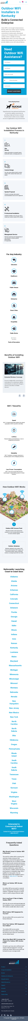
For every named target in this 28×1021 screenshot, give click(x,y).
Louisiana (14, 652)
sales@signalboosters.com (7, 1003)
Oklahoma (14, 740)
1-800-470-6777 (14, 833)
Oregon (14, 744)
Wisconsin (14, 808)
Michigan (14, 670)
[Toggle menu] (26, 2)
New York (14, 717)
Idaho (14, 625)
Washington (14, 797)
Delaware (14, 608)
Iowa (14, 639)
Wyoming (14, 813)
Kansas (14, 643)
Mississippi (14, 679)
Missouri (14, 683)
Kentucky (14, 648)
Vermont (14, 788)
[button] (19, 395)
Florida (14, 612)
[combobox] (6, 80)
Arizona (14, 585)
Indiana (14, 634)
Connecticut (14, 603)
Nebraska (14, 692)
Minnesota (14, 674)
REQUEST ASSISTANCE (14, 91)
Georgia (14, 617)
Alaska (14, 581)
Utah (14, 783)
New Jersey (14, 708)
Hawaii (14, 621)
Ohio (14, 735)
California (14, 594)
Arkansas (14, 590)
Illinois (14, 630)
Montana (14, 688)
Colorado (14, 599)
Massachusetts (15, 665)
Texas (14, 779)
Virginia (14, 792)
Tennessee (14, 774)
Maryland (14, 661)
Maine (14, 657)
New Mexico (14, 712)
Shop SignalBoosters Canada (7, 1010)
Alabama (14, 577)
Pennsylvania (14, 749)
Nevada (14, 697)
